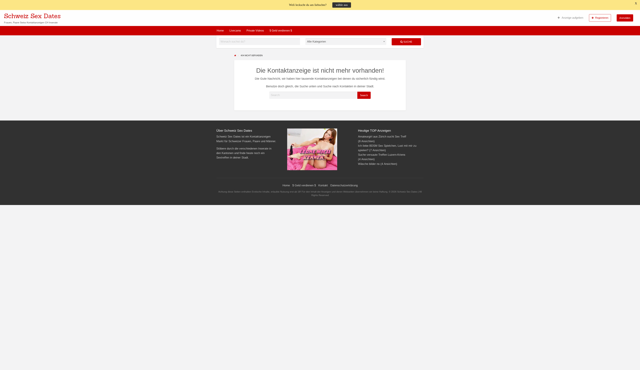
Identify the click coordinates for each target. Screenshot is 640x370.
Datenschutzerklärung (344, 185)
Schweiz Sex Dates (32, 16)
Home (220, 30)
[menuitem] (570, 18)
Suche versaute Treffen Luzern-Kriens (381, 154)
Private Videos (255, 30)
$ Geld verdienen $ (281, 30)
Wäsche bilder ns (369, 164)
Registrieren (601, 17)
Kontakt (323, 185)
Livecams (235, 30)
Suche (407, 41)
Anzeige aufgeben (572, 17)
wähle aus (342, 4)
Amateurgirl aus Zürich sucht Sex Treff (382, 136)
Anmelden (624, 17)
